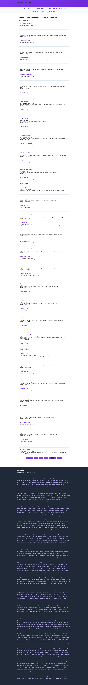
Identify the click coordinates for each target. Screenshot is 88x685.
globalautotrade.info (43, 581)
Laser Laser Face (24, 239)
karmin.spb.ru (32, 622)
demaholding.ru (42, 517)
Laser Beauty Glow (24, 177)
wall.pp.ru (36, 628)
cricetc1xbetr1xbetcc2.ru (21, 493)
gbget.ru (63, 525)
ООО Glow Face (24, 57)
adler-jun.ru (19, 499)
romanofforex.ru (20, 568)
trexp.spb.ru (45, 637)
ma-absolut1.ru (30, 521)
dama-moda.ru (48, 598)
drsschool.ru (56, 581)
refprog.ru (40, 646)
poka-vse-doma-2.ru (32, 489)
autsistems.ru (31, 669)
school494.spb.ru (35, 555)
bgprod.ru (67, 652)
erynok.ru (36, 542)
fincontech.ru (29, 499)
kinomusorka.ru (40, 544)
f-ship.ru (28, 557)
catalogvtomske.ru (20, 652)
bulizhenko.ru (26, 603)
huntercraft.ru (67, 611)
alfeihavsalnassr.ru (20, 527)
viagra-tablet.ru (60, 497)
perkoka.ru (62, 517)
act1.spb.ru (62, 575)
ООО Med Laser (24, 300)
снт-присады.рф (27, 663)
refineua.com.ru (52, 600)
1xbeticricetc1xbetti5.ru (44, 493)
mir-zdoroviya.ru (36, 577)
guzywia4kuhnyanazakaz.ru (54, 508)
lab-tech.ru (42, 661)
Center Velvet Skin (24, 397)
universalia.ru (39, 534)
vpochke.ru (33, 654)
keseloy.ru (19, 622)
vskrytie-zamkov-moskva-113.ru (42, 502)
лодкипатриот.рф (57, 577)
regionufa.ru (19, 534)
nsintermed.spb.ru (43, 613)
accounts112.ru (25, 489)
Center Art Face (24, 187)
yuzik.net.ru (46, 652)
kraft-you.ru (52, 474)
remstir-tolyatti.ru (53, 538)
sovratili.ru (49, 480)
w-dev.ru (25, 557)
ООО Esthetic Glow (24, 205)
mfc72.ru (56, 652)
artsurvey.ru (59, 633)
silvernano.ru (38, 484)
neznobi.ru (66, 482)
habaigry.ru (66, 560)
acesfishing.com (53, 654)
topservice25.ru (28, 592)
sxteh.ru (61, 678)
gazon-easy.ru (24, 579)
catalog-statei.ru (58, 594)
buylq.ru (31, 611)
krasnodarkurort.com (25, 585)
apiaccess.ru (36, 581)
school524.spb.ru (60, 648)
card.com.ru (19, 564)
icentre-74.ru (48, 605)
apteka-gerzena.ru (51, 637)
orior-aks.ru (19, 575)
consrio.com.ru (46, 551)
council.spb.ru (51, 577)
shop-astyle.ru (25, 616)
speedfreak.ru (40, 650)
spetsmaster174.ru (20, 596)
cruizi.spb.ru (63, 613)
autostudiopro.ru (56, 476)
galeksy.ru (23, 641)
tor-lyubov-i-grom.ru (52, 519)
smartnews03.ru (30, 486)
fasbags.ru (66, 497)
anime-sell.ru (64, 620)
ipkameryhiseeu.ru (27, 596)
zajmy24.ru (39, 501)
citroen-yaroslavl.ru (60, 607)
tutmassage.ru (52, 545)
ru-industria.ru (19, 542)
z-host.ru (19, 504)
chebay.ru (47, 654)
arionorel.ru (41, 615)
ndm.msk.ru (25, 581)
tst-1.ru (52, 489)
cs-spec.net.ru (57, 600)
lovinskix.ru (19, 486)
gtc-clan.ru (47, 628)
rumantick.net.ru (32, 603)
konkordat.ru (61, 659)
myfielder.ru (38, 661)
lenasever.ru (64, 484)
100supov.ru (47, 667)
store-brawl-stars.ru (62, 493)
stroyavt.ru (65, 547)
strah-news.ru (32, 476)
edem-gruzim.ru (51, 652)
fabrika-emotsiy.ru (53, 564)
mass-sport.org (30, 600)
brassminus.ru (65, 588)
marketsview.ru (40, 652)
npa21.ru (34, 594)
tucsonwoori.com (56, 609)
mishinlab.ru (61, 482)
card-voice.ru (65, 516)
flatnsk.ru (39, 575)
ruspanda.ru (46, 678)
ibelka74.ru (67, 624)
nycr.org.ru (30, 594)
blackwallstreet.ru (59, 592)
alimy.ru (58, 568)
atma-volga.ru (26, 639)
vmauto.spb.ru (19, 616)
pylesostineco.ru (40, 579)
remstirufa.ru (64, 534)
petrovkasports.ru (37, 527)
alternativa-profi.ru (48, 633)
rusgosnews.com (59, 555)
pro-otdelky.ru (23, 480)
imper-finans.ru (50, 588)
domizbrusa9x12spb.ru (66, 523)
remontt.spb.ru (24, 583)
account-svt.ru (59, 667)
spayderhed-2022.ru (60, 519)
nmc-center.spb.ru (31, 659)
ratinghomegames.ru (21, 592)
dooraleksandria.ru (20, 497)
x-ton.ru (39, 525)
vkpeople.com (29, 615)
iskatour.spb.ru (47, 553)
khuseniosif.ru (46, 615)
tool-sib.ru (54, 585)
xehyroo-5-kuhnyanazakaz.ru (62, 504)
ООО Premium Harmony (26, 74)
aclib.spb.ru (31, 605)
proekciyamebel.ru (44, 588)
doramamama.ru (25, 536)
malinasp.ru (42, 557)
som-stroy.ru (19, 676)
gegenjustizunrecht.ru (62, 542)
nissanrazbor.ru (44, 672)
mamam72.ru (19, 672)
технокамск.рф (30, 618)
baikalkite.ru (43, 659)
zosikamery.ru (36, 568)
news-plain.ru (47, 521)
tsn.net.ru (28, 648)
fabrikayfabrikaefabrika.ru (32, 502)
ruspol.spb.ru (37, 596)
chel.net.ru (68, 553)
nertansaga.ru (52, 521)
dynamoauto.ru (24, 575)
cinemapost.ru (42, 474)
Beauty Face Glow (24, 371)
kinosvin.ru (47, 557)
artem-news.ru (63, 583)
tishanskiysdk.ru (20, 639)
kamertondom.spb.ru (33, 547)
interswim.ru (19, 648)
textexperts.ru (19, 538)
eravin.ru (46, 661)
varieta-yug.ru (64, 491)
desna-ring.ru (25, 671)
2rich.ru (39, 482)
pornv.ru (68, 476)
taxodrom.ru (52, 590)
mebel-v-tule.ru (37, 585)
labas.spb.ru (37, 641)
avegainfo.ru (55, 551)
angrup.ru (43, 566)
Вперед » (59, 458)
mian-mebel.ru (25, 672)
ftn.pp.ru (23, 590)
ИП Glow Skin (23, 325)
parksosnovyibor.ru (56, 672)
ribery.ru (66, 527)
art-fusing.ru (42, 607)
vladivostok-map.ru (43, 506)
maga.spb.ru (59, 620)
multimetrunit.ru (59, 585)
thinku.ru (42, 676)
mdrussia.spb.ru (46, 616)
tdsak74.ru (25, 549)
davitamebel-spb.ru (54, 572)
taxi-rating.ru (67, 639)
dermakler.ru (54, 633)
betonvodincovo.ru (43, 639)
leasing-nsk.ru (53, 605)
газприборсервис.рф (25, 622)
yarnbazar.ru (53, 676)
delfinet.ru (33, 484)
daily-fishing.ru (42, 603)
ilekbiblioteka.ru (37, 663)
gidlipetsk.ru (19, 577)
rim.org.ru (55, 588)
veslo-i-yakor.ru (54, 532)
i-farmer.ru (25, 600)
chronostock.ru (24, 678)
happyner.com (19, 659)
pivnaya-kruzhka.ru (26, 538)
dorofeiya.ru (30, 671)
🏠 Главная (24, 8)
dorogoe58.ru (28, 590)
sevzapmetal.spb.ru (63, 596)
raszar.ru (59, 506)
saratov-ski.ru (25, 659)
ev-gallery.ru (66, 489)
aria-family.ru (19, 523)
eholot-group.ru (54, 598)
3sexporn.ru (34, 499)
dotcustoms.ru (59, 523)
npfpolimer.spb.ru (64, 635)
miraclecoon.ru (42, 486)
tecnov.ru (34, 676)
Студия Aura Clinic (24, 431)
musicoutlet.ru (32, 620)
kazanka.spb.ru (24, 564)
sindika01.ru (54, 495)
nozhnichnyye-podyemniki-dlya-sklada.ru (47, 665)
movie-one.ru (66, 517)
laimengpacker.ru (34, 590)
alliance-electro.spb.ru (58, 547)
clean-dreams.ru (45, 536)
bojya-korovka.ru (20, 654)
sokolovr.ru (65, 538)
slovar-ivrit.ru (26, 529)
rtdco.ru (43, 516)
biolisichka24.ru (46, 540)
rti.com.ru (59, 583)
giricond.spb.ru (29, 643)
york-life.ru (56, 527)
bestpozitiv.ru (41, 641)
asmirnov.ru (37, 639)
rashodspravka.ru (62, 652)
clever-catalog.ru (65, 669)
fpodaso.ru (68, 478)
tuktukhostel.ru (62, 641)
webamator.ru (24, 521)
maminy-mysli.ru (36, 615)
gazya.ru (41, 656)
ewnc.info (33, 562)
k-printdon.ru (57, 641)
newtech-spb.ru (20, 540)
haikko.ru (19, 562)
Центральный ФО (31, 8)
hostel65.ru (52, 486)
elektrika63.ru (56, 659)
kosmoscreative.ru (60, 570)
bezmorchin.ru (67, 549)
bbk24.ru (42, 669)
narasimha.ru (25, 525)
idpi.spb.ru (49, 646)
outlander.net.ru (54, 620)
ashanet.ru (49, 523)
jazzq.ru (54, 613)
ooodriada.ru (41, 618)
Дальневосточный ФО (35, 11)
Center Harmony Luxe (25, 32)
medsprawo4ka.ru (62, 501)
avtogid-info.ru (59, 663)
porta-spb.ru (37, 659)
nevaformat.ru (42, 654)
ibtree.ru (25, 631)
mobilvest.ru (32, 570)
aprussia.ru (45, 656)
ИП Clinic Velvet (24, 265)
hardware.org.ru (28, 566)
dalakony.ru (68, 581)
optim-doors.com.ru (20, 594)
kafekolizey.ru (63, 577)
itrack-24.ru (44, 476)
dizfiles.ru (62, 521)
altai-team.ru (56, 639)
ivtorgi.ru (49, 594)
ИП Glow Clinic (23, 222)
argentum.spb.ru (20, 637)
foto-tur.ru (37, 532)
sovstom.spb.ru (67, 659)
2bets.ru (50, 544)
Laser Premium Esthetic (26, 23)
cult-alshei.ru (31, 588)
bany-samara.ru (33, 624)
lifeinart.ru (32, 641)
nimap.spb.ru (37, 654)
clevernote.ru (19, 671)
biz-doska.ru (42, 532)
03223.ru (19, 474)
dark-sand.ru (25, 495)
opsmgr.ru (61, 489)
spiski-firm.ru (30, 544)
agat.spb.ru (67, 564)
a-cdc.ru (33, 478)
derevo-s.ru (31, 616)
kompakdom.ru (54, 671)
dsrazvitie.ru (57, 590)
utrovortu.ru (26, 544)
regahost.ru (30, 551)
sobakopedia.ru (24, 562)
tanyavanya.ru (46, 538)
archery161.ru (60, 551)
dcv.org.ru (63, 594)
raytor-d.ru (28, 493)
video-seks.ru (50, 506)
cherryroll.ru (59, 669)
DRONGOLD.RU (64, 598)
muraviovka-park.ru (32, 536)
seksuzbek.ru (34, 480)
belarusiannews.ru (48, 626)
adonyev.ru (62, 480)
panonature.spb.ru (50, 639)
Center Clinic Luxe (24, 118)
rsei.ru (37, 624)
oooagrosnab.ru (63, 478)
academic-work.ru (30, 609)
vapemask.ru (37, 678)
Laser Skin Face (24, 92)
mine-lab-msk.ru (34, 497)
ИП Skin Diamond (24, 439)
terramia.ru (42, 583)
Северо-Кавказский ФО (52, 11)
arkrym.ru (50, 536)
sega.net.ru (65, 626)
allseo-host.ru (53, 491)
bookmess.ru (42, 600)
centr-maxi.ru (19, 635)
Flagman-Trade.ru (40, 648)
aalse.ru (47, 517)
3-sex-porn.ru (43, 497)
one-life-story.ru (67, 488)
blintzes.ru (31, 665)
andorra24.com (52, 592)
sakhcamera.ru (51, 547)
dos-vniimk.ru (59, 626)
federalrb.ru (35, 643)
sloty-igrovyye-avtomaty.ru (53, 529)
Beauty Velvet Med (24, 101)
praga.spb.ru (63, 545)
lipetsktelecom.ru (32, 508)
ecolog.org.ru (58, 545)
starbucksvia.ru (28, 484)
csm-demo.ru (34, 491)
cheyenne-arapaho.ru (56, 596)
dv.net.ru (68, 626)
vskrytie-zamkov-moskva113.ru (22, 508)
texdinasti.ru (39, 676)
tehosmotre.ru (58, 491)
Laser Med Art (23, 405)
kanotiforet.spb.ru (46, 545)
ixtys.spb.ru (53, 618)
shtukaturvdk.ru (64, 674)
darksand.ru (42, 499)
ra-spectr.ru (36, 618)
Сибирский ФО (63, 8)
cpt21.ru (21, 551)
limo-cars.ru (37, 656)
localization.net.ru (62, 603)
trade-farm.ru (53, 523)
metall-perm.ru (20, 581)
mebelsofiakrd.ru (20, 603)
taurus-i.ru (46, 641)
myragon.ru (37, 583)
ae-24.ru (64, 667)
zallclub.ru (55, 560)
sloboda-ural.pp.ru (43, 568)
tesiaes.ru (68, 562)
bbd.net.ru (36, 570)
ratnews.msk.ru (66, 607)
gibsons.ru (42, 635)
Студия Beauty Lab (24, 362)
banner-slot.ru (60, 646)
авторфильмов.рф (59, 676)
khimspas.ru (68, 633)
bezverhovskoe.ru (50, 581)
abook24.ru (19, 678)
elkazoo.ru (45, 650)
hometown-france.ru (33, 488)
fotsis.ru (59, 572)
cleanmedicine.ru (20, 529)
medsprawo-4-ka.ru (20, 501)
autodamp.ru (19, 525)
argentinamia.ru (56, 517)
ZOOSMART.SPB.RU (62, 581)
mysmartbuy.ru (35, 523)
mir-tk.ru (29, 506)
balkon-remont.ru (38, 669)
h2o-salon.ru (52, 557)
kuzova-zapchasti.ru (41, 590)
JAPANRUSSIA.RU (37, 588)
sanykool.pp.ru (29, 631)
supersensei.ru (19, 667)
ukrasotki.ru (29, 480)
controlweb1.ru (20, 549)
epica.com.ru (55, 661)
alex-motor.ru (51, 575)
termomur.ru (54, 534)
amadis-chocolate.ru (31, 545)
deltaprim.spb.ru (63, 557)
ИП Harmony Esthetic (25, 135)
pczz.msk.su (30, 613)
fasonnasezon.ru (57, 643)
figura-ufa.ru (37, 626)
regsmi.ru (32, 557)
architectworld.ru (27, 654)
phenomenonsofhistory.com (22, 628)
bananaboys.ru (36, 609)
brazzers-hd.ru (66, 502)
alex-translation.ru (62, 609)
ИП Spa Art (22, 160)
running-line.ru (57, 553)
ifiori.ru (53, 594)
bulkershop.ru (54, 669)
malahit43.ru (64, 671)
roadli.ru (24, 523)
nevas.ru (39, 672)
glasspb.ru (59, 486)
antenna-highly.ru (28, 497)
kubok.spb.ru (63, 566)
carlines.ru (35, 575)
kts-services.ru (20, 495)
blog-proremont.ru (48, 669)
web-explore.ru (66, 474)
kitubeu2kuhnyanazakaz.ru (25, 504)
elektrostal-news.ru (39, 478)
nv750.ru (35, 525)
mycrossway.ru (31, 607)
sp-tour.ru (64, 585)
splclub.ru (52, 527)
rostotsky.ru (67, 532)
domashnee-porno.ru (26, 532)
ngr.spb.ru (53, 555)
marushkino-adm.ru (20, 646)
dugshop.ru (24, 555)
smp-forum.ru (48, 570)
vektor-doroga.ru (48, 484)
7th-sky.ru (41, 678)
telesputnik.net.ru (31, 628)
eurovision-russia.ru (25, 476)
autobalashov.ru (20, 544)
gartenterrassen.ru (47, 631)
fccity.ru (57, 618)
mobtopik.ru (43, 585)
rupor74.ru (26, 652)
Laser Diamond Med (25, 422)
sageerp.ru (48, 590)
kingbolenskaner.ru (44, 575)
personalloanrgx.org (65, 637)
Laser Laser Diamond (25, 449)
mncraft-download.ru (53, 540)
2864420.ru (27, 501)
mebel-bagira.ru (66, 654)
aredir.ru (63, 633)
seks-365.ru (41, 529)
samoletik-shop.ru (31, 678)
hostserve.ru (48, 482)
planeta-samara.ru (29, 523)
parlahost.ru (62, 672)
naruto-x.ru (41, 519)
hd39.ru (57, 605)
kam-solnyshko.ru (48, 596)
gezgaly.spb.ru (55, 650)
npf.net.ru (55, 562)
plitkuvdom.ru (26, 674)
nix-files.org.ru (19, 560)
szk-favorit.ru (30, 575)
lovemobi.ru (19, 633)
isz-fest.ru (29, 562)
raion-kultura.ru (20, 643)
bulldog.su (42, 620)
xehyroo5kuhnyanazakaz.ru (22, 502)
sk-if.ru (18, 609)
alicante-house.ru (61, 624)
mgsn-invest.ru (47, 624)
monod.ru (51, 616)
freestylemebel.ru (27, 624)
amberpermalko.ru (26, 665)
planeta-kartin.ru (20, 674)
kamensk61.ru (65, 616)
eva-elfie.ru (33, 532)
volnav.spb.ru (47, 562)
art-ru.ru (23, 633)
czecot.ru (58, 613)
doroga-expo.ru (61, 527)
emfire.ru (18, 480)
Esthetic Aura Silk (24, 380)
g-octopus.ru (24, 519)
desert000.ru (45, 594)
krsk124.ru (59, 566)
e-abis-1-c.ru (49, 495)
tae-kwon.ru (41, 551)
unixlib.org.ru (35, 631)
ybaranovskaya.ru (20, 588)
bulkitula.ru (27, 488)
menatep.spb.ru (40, 631)
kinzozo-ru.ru (29, 549)
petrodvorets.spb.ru (36, 613)
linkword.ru (47, 600)
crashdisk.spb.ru (32, 656)
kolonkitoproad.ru (20, 663)
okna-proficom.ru (31, 542)
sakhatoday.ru (25, 560)
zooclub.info (19, 618)
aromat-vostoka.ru (20, 570)
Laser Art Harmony (24, 49)
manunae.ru (59, 525)
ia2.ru (18, 551)
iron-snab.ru (39, 549)
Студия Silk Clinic (24, 353)
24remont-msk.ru (53, 667)
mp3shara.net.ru (63, 643)
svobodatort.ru (61, 639)
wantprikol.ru (65, 676)
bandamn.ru (24, 499)
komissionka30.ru (37, 605)
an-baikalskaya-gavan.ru (40, 667)
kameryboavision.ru (39, 564)
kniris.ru (25, 615)
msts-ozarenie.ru (46, 579)
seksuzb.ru (47, 508)
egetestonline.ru (60, 661)
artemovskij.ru (58, 579)
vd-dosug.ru (58, 480)
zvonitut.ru (41, 540)
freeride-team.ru (38, 476)
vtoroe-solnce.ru (51, 611)
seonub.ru (36, 540)
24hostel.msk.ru (20, 557)
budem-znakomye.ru (55, 478)
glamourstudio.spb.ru (62, 618)
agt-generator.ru (20, 669)
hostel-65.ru (44, 482)
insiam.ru (51, 551)
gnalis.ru (23, 488)
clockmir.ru (62, 611)
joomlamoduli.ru (23, 609)
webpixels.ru (25, 613)
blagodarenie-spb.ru (33, 501)
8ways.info (51, 643)
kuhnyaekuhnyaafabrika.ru (21, 510)
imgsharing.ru (19, 532)
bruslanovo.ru (41, 577)
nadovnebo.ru (48, 663)
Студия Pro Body (24, 109)
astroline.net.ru (56, 575)
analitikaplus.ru (26, 568)
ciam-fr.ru (47, 474)
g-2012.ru (19, 491)
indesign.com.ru (20, 624)
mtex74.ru (35, 672)
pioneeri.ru (25, 545)
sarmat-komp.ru (20, 545)
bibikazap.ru (54, 628)
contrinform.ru (35, 616)
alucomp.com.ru (35, 633)
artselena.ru (47, 635)
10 (55, 458)
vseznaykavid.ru (51, 678)
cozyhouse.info (20, 626)
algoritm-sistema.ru (60, 540)
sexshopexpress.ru (49, 476)
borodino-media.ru (60, 532)
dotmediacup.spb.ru (52, 615)
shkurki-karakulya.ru (39, 545)
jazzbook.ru (49, 671)
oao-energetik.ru (27, 661)
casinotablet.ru (33, 534)
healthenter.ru (65, 536)
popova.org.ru (59, 628)
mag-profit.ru (42, 605)
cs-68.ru (68, 504)
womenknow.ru (54, 626)
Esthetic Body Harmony (26, 143)
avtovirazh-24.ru (50, 613)
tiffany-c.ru (26, 572)
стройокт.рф (19, 613)
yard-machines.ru (51, 656)
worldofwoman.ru (39, 536)
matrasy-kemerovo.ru (42, 523)
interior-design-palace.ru (29, 646)
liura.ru (56, 486)
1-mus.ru (39, 497)
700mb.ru (32, 626)
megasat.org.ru (55, 603)
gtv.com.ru (50, 661)
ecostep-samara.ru (32, 572)
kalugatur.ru (64, 562)
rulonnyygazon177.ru (20, 517)
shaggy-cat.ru (56, 489)
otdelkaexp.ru (27, 570)
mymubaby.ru (41, 555)
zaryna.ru (28, 534)
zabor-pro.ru (19, 590)
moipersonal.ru (30, 672)
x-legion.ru (39, 495)
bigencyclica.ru (66, 551)
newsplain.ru (43, 525)
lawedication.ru (54, 648)
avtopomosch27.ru (36, 521)
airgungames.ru (47, 491)
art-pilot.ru (52, 635)
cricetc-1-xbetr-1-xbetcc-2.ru (59, 488)
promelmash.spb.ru (47, 618)
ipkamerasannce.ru (54, 624)
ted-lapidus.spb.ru (20, 598)
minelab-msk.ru (53, 499)
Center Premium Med (25, 317)
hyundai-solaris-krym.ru (27, 667)
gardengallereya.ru (53, 583)
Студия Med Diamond (25, 273)
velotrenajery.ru (54, 484)
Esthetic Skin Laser (24, 197)
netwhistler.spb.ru (66, 628)
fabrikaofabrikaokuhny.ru (64, 508)
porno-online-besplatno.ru (45, 527)
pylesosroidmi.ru (41, 628)
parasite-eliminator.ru (28, 598)
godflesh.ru (67, 540)
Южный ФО (44, 11)
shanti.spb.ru (35, 652)
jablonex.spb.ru (36, 600)
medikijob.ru (19, 583)
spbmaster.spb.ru (26, 620)
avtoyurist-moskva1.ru (21, 566)
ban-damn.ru (49, 497)
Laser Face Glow (24, 231)
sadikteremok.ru (53, 674)
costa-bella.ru (44, 549)
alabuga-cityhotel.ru (63, 476)
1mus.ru (38, 499)
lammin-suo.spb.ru (40, 553)
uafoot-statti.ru (51, 493)
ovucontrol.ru (46, 529)
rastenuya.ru (19, 476)
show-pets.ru (24, 486)
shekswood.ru (37, 622)
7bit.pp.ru (59, 562)
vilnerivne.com (40, 611)
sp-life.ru (34, 495)
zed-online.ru (57, 502)
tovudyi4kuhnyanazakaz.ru (40, 508)
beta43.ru (50, 609)
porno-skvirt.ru (20, 482)
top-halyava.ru (19, 489)
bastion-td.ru (54, 570)
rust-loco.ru (19, 555)
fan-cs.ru (68, 585)
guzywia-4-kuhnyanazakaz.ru (22, 506)
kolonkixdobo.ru (34, 650)
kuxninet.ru (59, 671)
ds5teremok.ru (25, 605)
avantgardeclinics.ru (20, 611)
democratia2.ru (20, 600)
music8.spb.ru (54, 566)
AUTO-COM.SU (49, 568)
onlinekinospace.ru (41, 542)
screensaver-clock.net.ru (40, 562)
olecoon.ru (53, 480)
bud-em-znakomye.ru (27, 478)
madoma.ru (26, 527)
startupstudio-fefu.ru (49, 542)
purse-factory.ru (54, 497)
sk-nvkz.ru (59, 598)
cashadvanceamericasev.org (37, 637)
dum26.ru (33, 596)
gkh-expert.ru (61, 650)
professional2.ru (37, 635)
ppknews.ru (26, 588)
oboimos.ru (65, 592)
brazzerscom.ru (55, 501)
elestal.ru (42, 484)
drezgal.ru (68, 643)
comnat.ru (51, 562)
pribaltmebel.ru (32, 674)
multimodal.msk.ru (60, 560)
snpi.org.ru (52, 553)
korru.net (22, 553)
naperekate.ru (33, 504)
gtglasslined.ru (39, 592)
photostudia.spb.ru (31, 583)
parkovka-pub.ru (65, 631)
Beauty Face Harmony (25, 334)
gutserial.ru (41, 616)
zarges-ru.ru (55, 542)
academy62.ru (46, 583)
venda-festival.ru (60, 495)
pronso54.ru (59, 484)
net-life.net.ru (40, 547)
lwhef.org (32, 663)
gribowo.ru (19, 488)
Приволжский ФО (49, 8)
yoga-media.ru (31, 639)
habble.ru (23, 484)
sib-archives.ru (44, 495)
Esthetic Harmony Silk (25, 152)
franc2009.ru (28, 650)
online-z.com (63, 568)
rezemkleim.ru (26, 540)
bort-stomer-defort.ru (30, 635)
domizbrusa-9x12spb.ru (35, 517)
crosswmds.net (33, 648)
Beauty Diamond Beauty (26, 214)
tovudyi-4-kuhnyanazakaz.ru (47, 501)
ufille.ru (22, 474)
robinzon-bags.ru (38, 674)
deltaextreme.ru (20, 607)
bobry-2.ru (46, 611)
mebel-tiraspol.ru (60, 615)
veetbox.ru (37, 474)
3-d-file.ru (38, 489)
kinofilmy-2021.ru (33, 538)
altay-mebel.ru (63, 600)
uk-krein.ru (60, 616)
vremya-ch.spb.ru (39, 594)
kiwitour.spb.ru (65, 622)
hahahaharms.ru (43, 489)
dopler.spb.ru (64, 579)
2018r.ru (24, 635)
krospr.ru (24, 482)
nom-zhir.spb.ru (57, 656)
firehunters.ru (64, 486)
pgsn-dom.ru (47, 643)
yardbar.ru (60, 622)
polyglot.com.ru (67, 575)
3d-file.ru (37, 493)
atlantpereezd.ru (20, 478)
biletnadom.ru (51, 502)
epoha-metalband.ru (47, 555)
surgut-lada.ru (29, 676)
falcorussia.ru (19, 547)
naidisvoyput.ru (41, 624)
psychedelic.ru (54, 646)
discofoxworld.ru (36, 486)
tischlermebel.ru (43, 622)
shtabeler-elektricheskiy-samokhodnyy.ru (62, 665)
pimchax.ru (62, 502)
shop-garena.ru (50, 488)
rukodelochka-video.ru (46, 674)
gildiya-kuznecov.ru (31, 564)
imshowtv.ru (32, 585)
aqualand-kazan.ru (67, 648)
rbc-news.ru (67, 480)
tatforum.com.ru (41, 633)
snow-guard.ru (27, 517)
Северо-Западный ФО (40, 8)
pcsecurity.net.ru (49, 585)
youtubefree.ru (66, 521)
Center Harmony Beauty (26, 248)
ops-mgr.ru (23, 491)
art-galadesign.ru (20, 572)
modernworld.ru (42, 598)
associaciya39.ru (55, 549)
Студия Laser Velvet (25, 40)
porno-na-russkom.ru (55, 482)
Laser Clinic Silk (24, 414)
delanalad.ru (57, 521)
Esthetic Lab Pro (24, 126)
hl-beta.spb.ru (29, 555)
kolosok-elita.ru (35, 551)
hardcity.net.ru (62, 590)
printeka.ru (53, 631)
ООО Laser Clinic (24, 343)
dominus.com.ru (20, 631)
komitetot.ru (24, 648)
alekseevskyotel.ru (40, 643)
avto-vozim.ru (45, 547)
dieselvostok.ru (65, 555)
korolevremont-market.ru (47, 478)
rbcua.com (30, 652)
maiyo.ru (64, 646)
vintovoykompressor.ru (56, 544)
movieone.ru (67, 519)
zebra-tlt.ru (25, 542)
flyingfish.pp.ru (20, 605)
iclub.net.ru (19, 579)
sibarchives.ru (29, 519)
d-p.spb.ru (37, 572)
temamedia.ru (37, 607)
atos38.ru (61, 654)
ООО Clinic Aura (24, 388)
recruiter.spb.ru (48, 566)
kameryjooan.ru (53, 579)
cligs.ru (50, 628)
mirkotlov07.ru (26, 607)
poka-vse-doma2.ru (40, 491)
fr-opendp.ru (42, 596)
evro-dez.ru (19, 521)
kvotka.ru (34, 549)
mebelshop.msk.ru (42, 570)
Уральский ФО (56, 8)
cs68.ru (38, 506)
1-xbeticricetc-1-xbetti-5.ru (42, 488)
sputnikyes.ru (39, 560)
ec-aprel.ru (33, 661)
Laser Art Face (23, 83)
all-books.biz (66, 615)
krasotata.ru (26, 474)
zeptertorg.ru (57, 678)
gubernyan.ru (33, 592)
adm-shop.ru (53, 663)
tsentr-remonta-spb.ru (49, 659)
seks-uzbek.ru (39, 480)
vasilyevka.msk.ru (58, 637)
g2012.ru (48, 489)
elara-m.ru (35, 544)
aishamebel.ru (26, 669)
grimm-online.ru (47, 620)
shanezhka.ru (59, 674)
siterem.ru (46, 577)
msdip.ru (57, 538)
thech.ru (24, 643)
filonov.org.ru (24, 618)
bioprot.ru (65, 605)
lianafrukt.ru (46, 609)
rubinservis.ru (19, 665)
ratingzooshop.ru (31, 581)
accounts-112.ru (28, 491)
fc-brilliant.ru (66, 661)
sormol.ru (36, 482)
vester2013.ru (47, 676)
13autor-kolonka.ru (30, 482)
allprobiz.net (43, 663)
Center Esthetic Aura (25, 66)
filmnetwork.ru (37, 557)
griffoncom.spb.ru (46, 564)
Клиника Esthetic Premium (26, 169)
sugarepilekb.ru (30, 579)
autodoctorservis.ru (26, 547)
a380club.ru (51, 517)
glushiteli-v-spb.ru (49, 603)
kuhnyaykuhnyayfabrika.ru (31, 510)
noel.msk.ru (27, 611)
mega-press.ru (57, 474)
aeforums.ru (50, 560)
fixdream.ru (28, 641)
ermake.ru (38, 671)
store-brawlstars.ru (67, 495)
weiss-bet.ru (24, 534)
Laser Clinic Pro (24, 283)
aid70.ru (68, 579)
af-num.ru (30, 637)
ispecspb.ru (25, 551)
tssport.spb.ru (47, 592)
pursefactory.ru (46, 519)
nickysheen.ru (57, 611)
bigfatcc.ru (19, 484)
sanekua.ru (41, 609)
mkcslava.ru (46, 544)
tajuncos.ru (31, 527)
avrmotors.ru (66, 570)
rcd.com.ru (61, 605)
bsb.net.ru (35, 646)
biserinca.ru (19, 585)
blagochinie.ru (51, 641)
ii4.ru (43, 592)
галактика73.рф (43, 572)
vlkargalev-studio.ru (26, 626)
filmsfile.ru (34, 667)
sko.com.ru (48, 572)
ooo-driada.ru (24, 577)
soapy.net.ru (26, 656)
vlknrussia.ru (34, 506)
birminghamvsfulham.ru (65, 544)
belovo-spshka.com (47, 648)
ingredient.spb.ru (57, 635)
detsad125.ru (30, 577)
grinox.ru (35, 579)
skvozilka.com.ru (58, 631)
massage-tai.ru (31, 540)
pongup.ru (47, 486)
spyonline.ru (32, 568)
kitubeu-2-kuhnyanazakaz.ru (51, 504)
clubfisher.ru (59, 534)
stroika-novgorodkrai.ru (21, 650)
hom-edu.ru (26, 637)
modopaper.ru (53, 525)
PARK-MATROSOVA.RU (61, 564)
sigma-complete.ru (35, 598)
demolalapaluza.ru (40, 538)
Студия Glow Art (24, 308)
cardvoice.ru (48, 525)
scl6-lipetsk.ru (66, 650)
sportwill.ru (24, 676)
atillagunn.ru (33, 493)
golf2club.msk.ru (45, 560)
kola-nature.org (20, 620)
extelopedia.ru (34, 553)
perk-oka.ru (19, 519)
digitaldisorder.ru (20, 656)
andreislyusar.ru (35, 519)
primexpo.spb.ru (61, 549)
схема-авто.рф (34, 566)
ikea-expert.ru (36, 665)
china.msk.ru (38, 620)
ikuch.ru (26, 594)
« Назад (28, 458)
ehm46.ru (34, 671)
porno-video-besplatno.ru (33, 529)
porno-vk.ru (44, 480)
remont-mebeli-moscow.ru (46, 534)
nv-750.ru (42, 521)
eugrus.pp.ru (49, 549)
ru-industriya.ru (61, 529)
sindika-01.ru (30, 495)
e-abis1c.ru (56, 493)
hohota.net (55, 568)
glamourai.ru (60, 588)
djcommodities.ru (31, 525)
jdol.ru (61, 538)
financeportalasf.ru (20, 661)
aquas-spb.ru (35, 611)
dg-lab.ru (39, 566)
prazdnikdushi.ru (32, 474)
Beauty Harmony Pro (25, 256)
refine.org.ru (56, 616)
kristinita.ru (55, 536)
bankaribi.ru (55, 506)
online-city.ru (50, 672)
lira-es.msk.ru (44, 646)
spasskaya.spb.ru (20, 615)
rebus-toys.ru (47, 499)
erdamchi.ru (19, 536)
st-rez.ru (57, 654)
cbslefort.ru (47, 607)
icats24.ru (19, 641)
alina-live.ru (42, 626)
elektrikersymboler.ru (32, 560)
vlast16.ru (19, 553)
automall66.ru (49, 622)
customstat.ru (50, 650)
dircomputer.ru (60, 536)
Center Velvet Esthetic (25, 291)
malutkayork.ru (57, 557)
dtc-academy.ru (63, 656)
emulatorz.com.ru (29, 633)
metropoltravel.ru (48, 532)
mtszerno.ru (38, 603)
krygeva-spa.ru (62, 553)
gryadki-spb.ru (43, 671)
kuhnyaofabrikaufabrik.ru (41, 504)
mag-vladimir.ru (55, 622)
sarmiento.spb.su (28, 553)
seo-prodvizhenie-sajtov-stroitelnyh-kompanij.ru (53, 516)
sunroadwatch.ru (53, 607)
